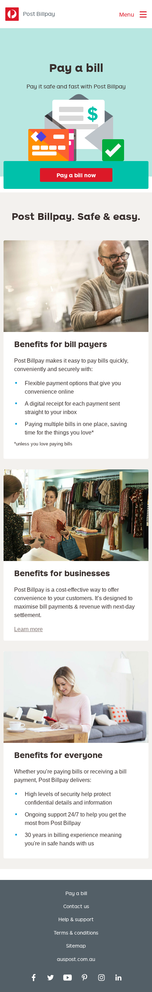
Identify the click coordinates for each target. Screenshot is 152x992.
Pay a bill (76, 893)
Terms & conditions (76, 933)
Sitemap (76, 946)
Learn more (28, 629)
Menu (126, 14)
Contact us (76, 906)
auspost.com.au (76, 959)
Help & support (76, 919)
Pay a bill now (76, 175)
